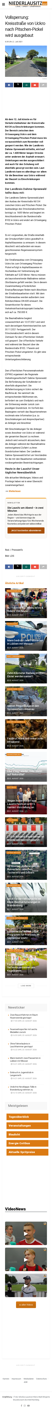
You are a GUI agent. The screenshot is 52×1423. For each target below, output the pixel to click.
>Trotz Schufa (18, 1397)
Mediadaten (29, 1379)
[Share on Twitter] (18, 85)
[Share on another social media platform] (43, 85)
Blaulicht (12, 624)
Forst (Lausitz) (15, 951)
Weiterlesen (15, 491)
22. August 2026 (16, 713)
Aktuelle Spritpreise (22, 1152)
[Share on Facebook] (9, 85)
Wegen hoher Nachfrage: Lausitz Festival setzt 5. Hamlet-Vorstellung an (22, 804)
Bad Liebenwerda (15, 656)
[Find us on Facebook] (21, 1405)
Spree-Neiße (13, 853)
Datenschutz (41, 1379)
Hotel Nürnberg (33, 1400)
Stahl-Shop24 (43, 1397)
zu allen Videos (26, 1305)
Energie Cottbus (19, 1143)
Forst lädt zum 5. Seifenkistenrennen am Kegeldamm (21, 967)
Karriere (6, 1379)
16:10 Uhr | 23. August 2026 (24, 1093)
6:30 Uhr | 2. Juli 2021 (14, 42)
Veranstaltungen (20, 1125)
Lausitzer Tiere (15, 689)
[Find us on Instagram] (25, 1405)
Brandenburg (14, 591)
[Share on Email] (35, 85)
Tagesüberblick (19, 1116)
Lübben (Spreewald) (17, 918)
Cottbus (11, 787)
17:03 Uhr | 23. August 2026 (24, 1021)
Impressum (16, 1379)
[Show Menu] (3, 4)
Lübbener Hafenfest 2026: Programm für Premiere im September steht (23, 935)
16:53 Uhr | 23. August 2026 (24, 1035)
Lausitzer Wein (31, 1397)
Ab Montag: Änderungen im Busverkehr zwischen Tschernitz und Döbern (23, 869)
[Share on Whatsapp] (26, 85)
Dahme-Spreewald (16, 722)
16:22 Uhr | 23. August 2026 (24, 1050)
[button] (26, 1233)
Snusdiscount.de (19, 1400)
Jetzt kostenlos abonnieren (26, 530)
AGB (25, 1382)
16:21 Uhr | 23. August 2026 (24, 1064)
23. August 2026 (16, 615)
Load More (26, 986)
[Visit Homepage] (28, 4)
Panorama (12, 820)
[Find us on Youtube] (28, 1405)
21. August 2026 (16, 811)
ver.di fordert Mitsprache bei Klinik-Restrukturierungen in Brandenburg (24, 902)
